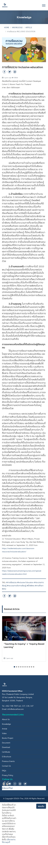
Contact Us (6, 766)
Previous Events (8, 761)
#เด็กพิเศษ (31, 585)
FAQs (4, 770)
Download (6, 747)
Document (6, 742)
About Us (6, 719)
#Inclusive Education (25, 582)
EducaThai (7, 788)
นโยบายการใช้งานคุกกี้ (8, 841)
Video (4, 733)
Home (6, 27)
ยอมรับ (41, 806)
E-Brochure (6, 756)
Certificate (6, 752)
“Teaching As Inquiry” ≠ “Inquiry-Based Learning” (24, 645)
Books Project (7, 738)
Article (28, 27)
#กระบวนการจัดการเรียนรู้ (16, 585)
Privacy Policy (7, 775)
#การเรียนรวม (11, 582)
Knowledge (17, 27)
